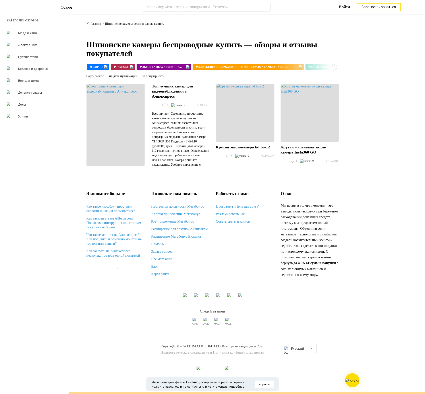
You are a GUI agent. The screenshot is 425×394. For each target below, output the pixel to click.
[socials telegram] (229, 323)
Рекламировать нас (230, 214)
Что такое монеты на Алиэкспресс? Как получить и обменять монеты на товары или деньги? (114, 239)
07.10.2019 (332, 160)
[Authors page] (156, 105)
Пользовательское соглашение (184, 352)
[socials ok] (206, 323)
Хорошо (264, 384)
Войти (344, 7)
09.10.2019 (267, 155)
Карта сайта (160, 274)
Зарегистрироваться (378, 7)
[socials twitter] (218, 323)
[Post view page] (115, 125)
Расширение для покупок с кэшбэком (179, 229)
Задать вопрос (161, 251)
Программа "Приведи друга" (238, 206)
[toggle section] (118, 268)
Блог (154, 266)
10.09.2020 (203, 104)
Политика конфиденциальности (239, 352)
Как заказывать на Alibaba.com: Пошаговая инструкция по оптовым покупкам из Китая (113, 222)
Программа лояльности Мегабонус (177, 206)
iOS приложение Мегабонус (172, 221)
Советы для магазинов (233, 221)
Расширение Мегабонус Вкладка (176, 236)
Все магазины (161, 259)
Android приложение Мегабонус (175, 214)
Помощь (157, 244)
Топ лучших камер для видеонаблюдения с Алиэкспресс (172, 91)
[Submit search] (266, 7)
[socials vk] (195, 323)
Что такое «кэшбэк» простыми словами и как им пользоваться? (110, 209)
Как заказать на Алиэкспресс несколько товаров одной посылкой (113, 253)
